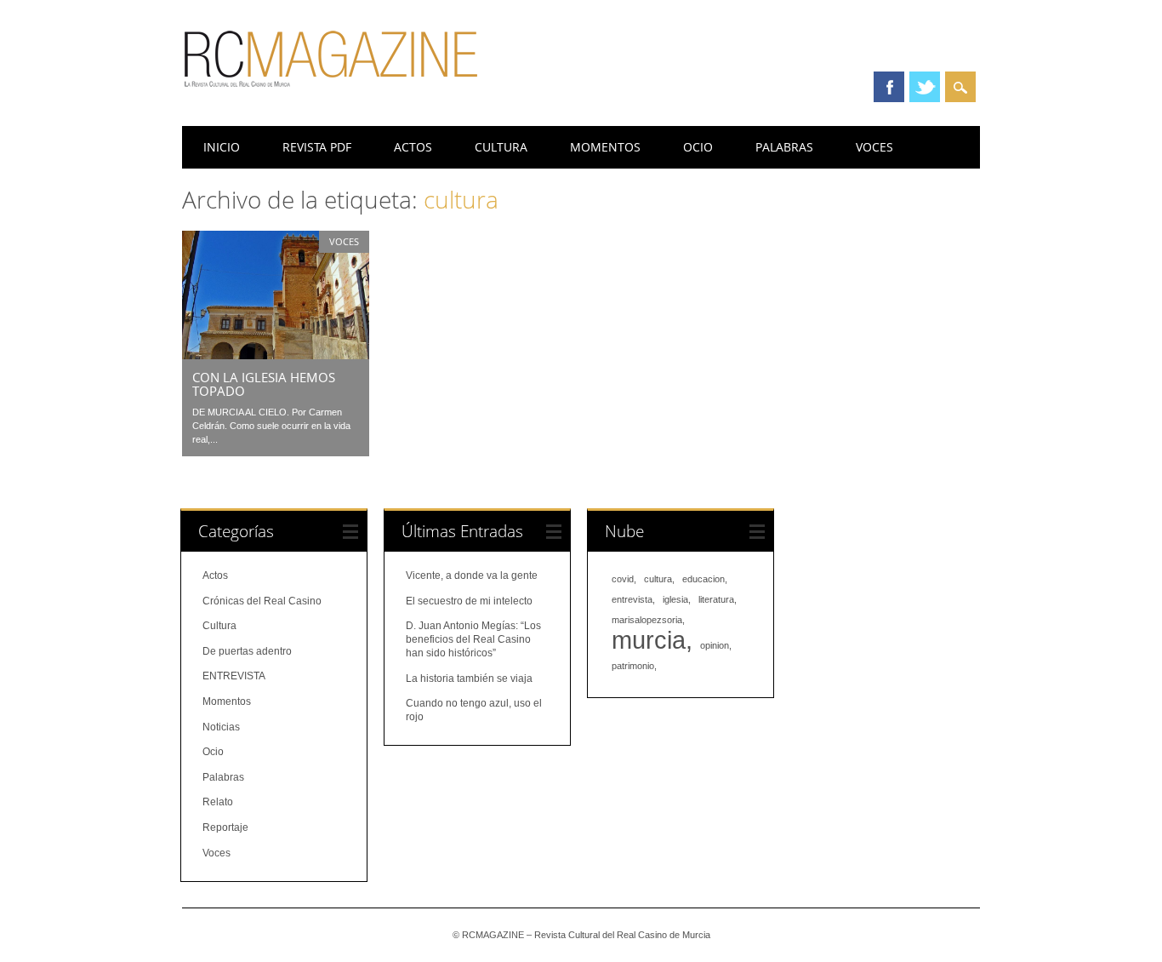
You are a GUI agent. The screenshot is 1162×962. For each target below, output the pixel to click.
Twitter (924, 87)
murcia (649, 640)
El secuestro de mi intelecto (469, 601)
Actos (413, 147)
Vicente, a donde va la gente (472, 575)
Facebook (889, 87)
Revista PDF (316, 147)
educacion (703, 579)
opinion (714, 645)
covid (623, 579)
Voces (874, 147)
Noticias (221, 727)
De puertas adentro (247, 651)
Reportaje (225, 827)
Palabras (784, 147)
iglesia (675, 599)
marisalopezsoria (647, 620)
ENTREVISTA (233, 676)
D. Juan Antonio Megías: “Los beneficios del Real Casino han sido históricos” (473, 639)
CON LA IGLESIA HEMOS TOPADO (263, 384)
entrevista (632, 599)
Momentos (605, 147)
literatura (716, 599)
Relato (217, 802)
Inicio (221, 147)
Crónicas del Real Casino (262, 601)
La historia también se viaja (469, 678)
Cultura (501, 147)
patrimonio (633, 666)
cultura (658, 579)
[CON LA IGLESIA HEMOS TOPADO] (275, 355)
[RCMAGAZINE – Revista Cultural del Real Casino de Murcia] (331, 94)
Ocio (698, 147)
